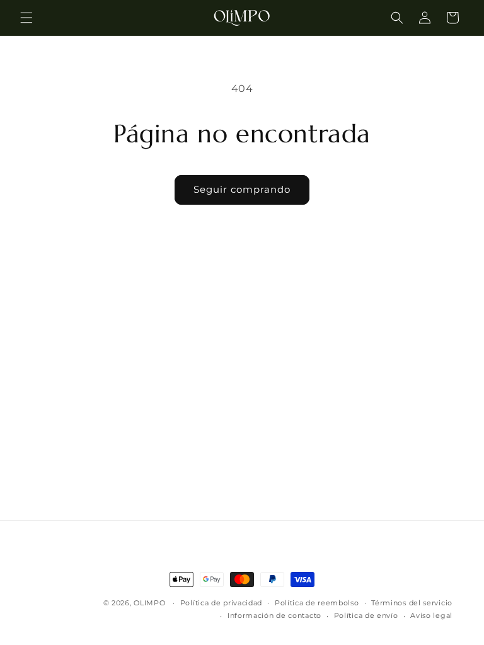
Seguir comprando (242, 189)
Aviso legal (431, 615)
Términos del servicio (411, 602)
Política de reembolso (317, 602)
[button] (26, 17)
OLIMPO (149, 602)
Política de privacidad (221, 602)
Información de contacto (274, 615)
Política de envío (366, 615)
